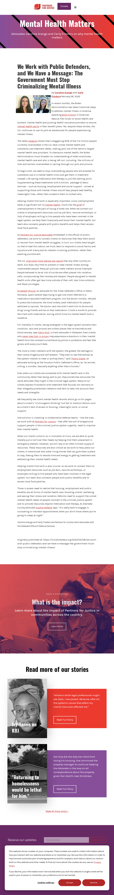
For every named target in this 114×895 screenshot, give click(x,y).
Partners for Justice (45, 421)
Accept (69, 882)
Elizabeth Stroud (26, 290)
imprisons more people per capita (44, 260)
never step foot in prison (35, 336)
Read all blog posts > (57, 811)
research (32, 141)
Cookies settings (46, 882)
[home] (44, 6)
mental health (52, 204)
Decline (93, 882)
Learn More (57, 626)
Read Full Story (65, 719)
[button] (75, 7)
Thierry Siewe (78, 358)
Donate (64, 6)
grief (79, 204)
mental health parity (28, 126)
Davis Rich (43, 332)
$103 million (69, 114)
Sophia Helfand (44, 507)
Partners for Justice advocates (36, 234)
